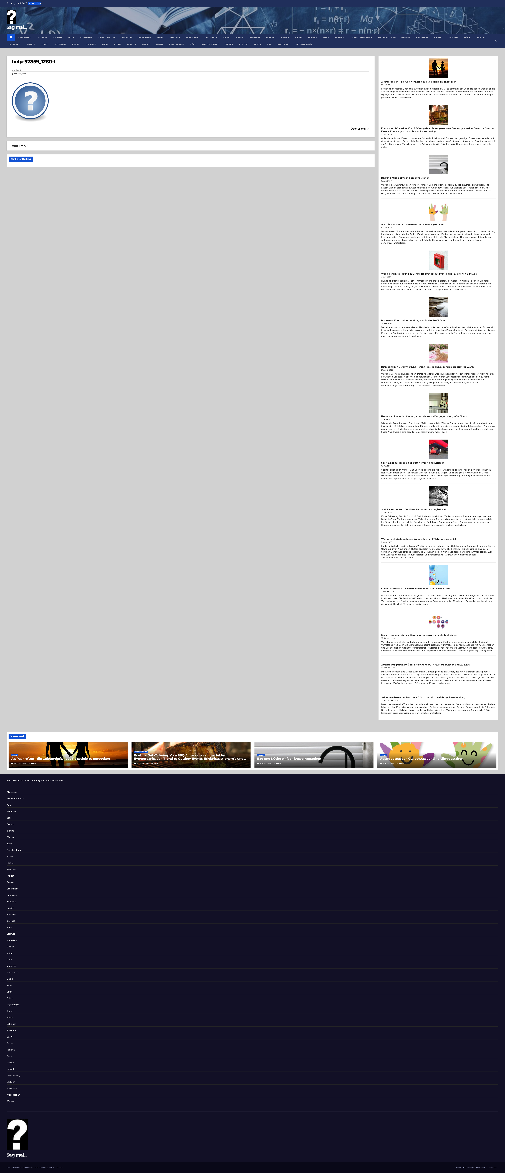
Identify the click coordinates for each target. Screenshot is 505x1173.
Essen (239, 37)
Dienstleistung (107, 37)
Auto (160, 37)
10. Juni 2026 (143, 763)
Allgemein (86, 37)
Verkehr (132, 44)
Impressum (480, 1167)
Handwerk (422, 37)
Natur (159, 44)
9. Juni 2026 (266, 763)
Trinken (453, 37)
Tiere (326, 37)
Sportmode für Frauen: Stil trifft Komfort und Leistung (413, 463)
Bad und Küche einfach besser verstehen (405, 178)
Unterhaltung (387, 37)
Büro (193, 44)
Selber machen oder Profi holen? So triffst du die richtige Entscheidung (423, 697)
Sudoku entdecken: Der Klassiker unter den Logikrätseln (414, 509)
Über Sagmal (359, 128)
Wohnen (42, 37)
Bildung (270, 37)
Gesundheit (25, 37)
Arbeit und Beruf (362, 37)
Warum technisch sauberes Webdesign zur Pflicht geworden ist (418, 539)
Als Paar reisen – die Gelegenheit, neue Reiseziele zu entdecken (418, 82)
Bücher (229, 44)
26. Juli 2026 (20, 763)
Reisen (298, 37)
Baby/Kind (340, 37)
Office (146, 44)
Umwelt (30, 44)
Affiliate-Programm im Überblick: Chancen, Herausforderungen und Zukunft (425, 665)
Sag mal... (17, 27)
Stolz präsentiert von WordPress (20, 1167)
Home (458, 1167)
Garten (312, 37)
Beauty (438, 37)
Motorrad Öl (304, 44)
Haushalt (211, 37)
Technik (57, 37)
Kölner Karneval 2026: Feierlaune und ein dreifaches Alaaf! (415, 588)
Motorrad (283, 44)
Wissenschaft (210, 44)
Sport (227, 37)
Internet (14, 44)
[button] (496, 41)
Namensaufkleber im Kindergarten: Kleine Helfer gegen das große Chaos (424, 416)
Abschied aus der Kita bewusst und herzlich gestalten (412, 224)
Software (60, 44)
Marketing (144, 37)
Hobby (45, 44)
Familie (285, 37)
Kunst (76, 44)
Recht (117, 44)
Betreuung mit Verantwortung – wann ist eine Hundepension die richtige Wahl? (427, 367)
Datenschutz (468, 1167)
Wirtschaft (193, 37)
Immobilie (254, 37)
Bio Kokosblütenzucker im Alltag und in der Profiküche (413, 320)
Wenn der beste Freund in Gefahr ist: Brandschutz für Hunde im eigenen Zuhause (429, 274)
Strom (257, 44)
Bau (269, 44)
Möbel (467, 37)
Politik (243, 44)
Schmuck (90, 44)
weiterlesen (405, 97)
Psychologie (176, 44)
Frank (18, 70)
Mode (71, 37)
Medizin (405, 37)
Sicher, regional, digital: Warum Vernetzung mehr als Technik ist (419, 635)
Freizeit (481, 37)
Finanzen (127, 37)
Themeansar (57, 1167)
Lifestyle (174, 37)
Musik (105, 44)
